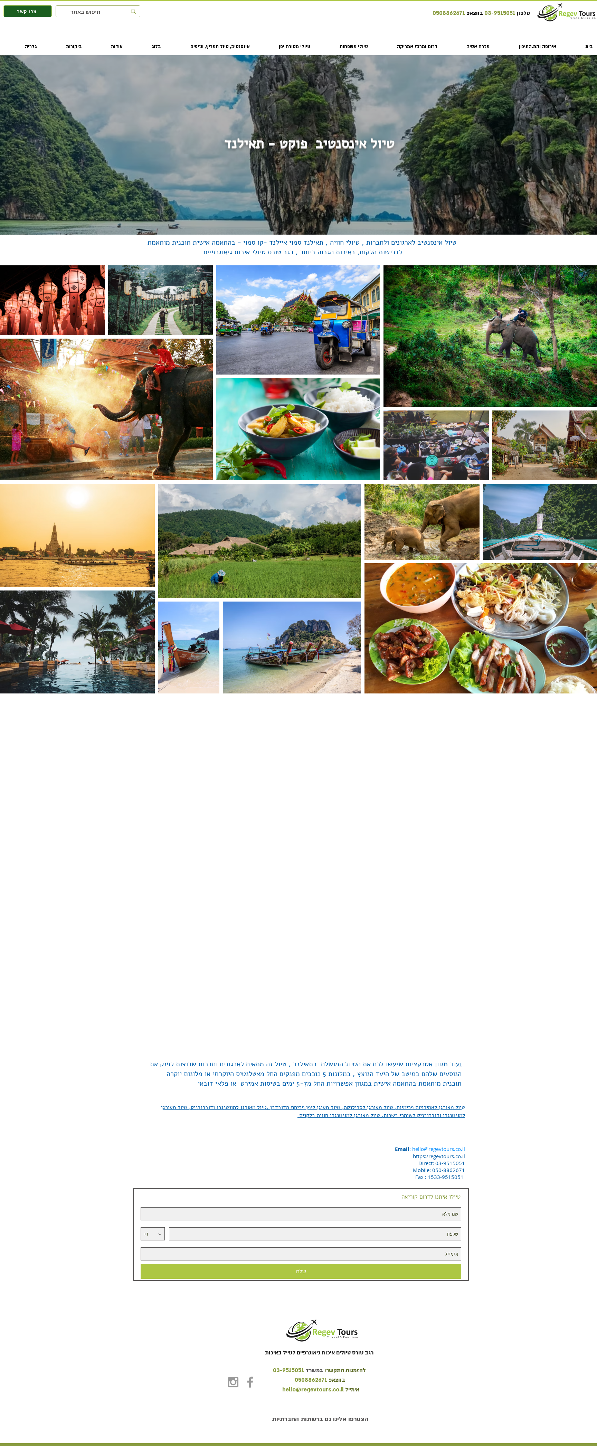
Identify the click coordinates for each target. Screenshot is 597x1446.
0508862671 (449, 13)
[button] (527, 47)
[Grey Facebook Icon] (250, 1382)
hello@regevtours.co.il (438, 1148)
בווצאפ (474, 13)
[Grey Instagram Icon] (233, 1382)
